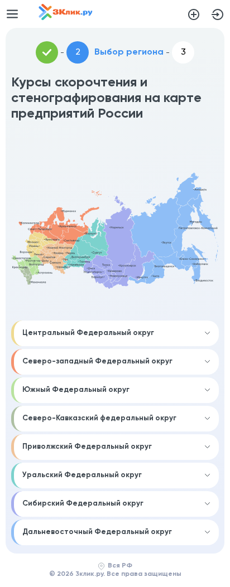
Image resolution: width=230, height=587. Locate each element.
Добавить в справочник (193, 14)
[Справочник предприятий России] (65, 18)
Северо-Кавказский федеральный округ (99, 418)
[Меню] (12, 14)
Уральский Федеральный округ (82, 475)
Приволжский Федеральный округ (87, 446)
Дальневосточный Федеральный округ (97, 532)
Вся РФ (120, 565)
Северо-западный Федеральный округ (97, 361)
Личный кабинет (217, 14)
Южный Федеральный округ (76, 390)
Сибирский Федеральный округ (82, 503)
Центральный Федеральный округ (88, 333)
